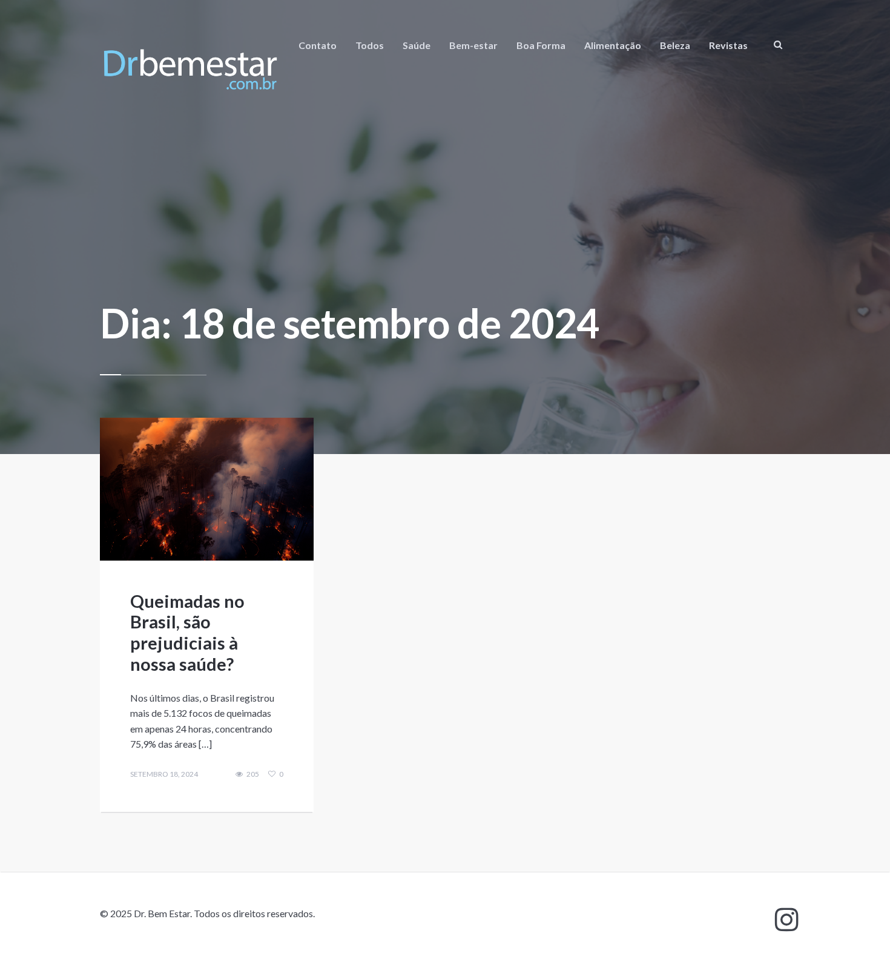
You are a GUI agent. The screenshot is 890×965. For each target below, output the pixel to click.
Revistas (728, 45)
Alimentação (612, 45)
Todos (369, 45)
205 (252, 774)
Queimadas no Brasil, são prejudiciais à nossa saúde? (187, 632)
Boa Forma (540, 45)
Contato (317, 45)
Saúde (416, 45)
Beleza (675, 45)
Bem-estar (473, 45)
